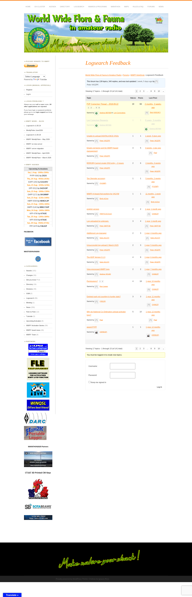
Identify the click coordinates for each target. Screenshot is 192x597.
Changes (29, 275)
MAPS (126, 7)
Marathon (115, 7)
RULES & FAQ (138, 7)
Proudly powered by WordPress (69, 579)
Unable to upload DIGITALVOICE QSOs (103, 136)
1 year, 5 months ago (153, 245)
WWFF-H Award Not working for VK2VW (103, 194)
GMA (28, 293)
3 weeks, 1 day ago (153, 148)
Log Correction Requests (97, 120)
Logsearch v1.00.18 (33, 135)
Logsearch (30, 298)
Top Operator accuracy (96, 178)
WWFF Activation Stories (35, 325)
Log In (159, 387)
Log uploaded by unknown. (98, 221)
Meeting (29, 303)
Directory (65, 7)
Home (28, 7)
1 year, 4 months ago (153, 233)
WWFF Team (31, 335)
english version (93, 209)
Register (29, 90)
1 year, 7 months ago (153, 269)
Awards (29, 271)
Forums (151, 7)
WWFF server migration (35, 148)
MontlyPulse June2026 (34, 130)
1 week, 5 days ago (144, 81)
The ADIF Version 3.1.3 (96, 257)
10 (159, 91)
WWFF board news (33, 330)
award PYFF (92, 327)
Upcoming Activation (33, 321)
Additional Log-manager (96, 233)
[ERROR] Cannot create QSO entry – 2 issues (105, 163)
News (161, 7)
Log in (28, 94)
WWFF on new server (34, 144)
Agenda (52, 7)
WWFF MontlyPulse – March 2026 (38, 158)
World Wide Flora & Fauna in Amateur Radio (103, 75)
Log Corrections (119, 113)
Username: (93, 366)
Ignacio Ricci (104, 579)
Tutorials (29, 316)
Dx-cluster (39, 7)
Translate (43, 79)
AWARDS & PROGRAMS (97, 7)
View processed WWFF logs (98, 269)
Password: (92, 375)
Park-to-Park (31, 312)
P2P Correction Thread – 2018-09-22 (102, 104)
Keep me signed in (98, 382)
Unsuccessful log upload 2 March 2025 (102, 245)
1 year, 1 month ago (153, 209)
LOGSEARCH (79, 7)
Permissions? (92, 281)
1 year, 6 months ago (153, 257)
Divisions (29, 289)
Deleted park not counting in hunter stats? (104, 297)
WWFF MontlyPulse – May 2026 (38, 139)
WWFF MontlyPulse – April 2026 (38, 153)
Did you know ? (32, 280)
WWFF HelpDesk (137, 75)
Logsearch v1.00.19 (33, 126)
